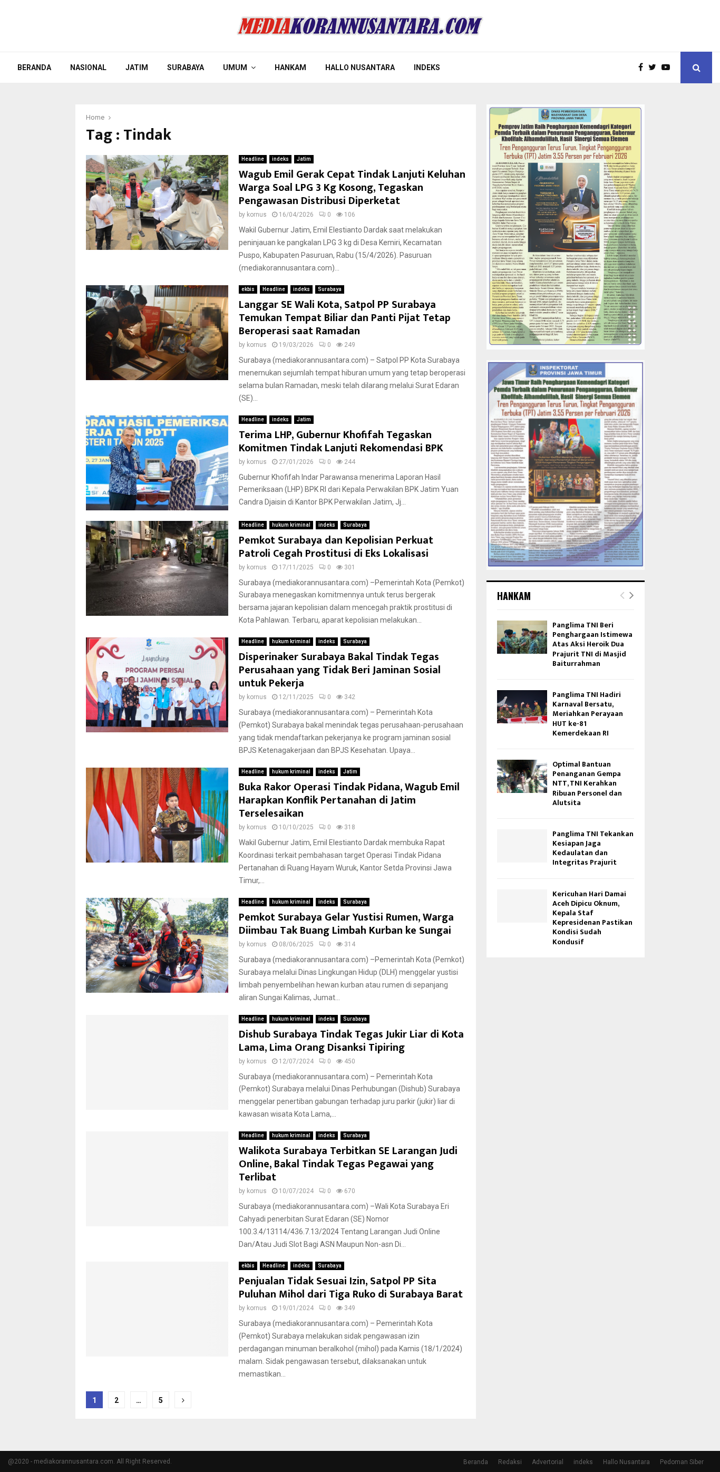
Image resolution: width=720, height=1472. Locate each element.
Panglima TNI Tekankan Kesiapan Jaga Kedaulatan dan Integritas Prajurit (593, 848)
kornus (257, 214)
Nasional (88, 67)
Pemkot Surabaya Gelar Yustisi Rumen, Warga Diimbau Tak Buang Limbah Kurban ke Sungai (346, 924)
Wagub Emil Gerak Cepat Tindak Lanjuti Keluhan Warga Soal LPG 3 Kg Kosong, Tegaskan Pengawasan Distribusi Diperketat (352, 188)
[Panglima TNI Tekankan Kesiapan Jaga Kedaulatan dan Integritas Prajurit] (522, 846)
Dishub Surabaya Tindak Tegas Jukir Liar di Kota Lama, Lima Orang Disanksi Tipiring (351, 1041)
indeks (280, 159)
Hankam (290, 67)
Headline (252, 159)
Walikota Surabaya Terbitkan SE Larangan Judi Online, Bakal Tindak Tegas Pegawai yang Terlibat (348, 1164)
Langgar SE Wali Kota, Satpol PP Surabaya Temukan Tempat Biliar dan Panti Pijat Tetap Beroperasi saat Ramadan (345, 318)
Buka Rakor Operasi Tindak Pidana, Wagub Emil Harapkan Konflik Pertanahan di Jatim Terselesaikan (349, 800)
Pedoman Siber (682, 1462)
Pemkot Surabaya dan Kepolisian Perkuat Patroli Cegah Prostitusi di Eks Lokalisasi (336, 547)
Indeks (427, 67)
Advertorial (547, 1462)
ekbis (248, 289)
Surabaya (185, 67)
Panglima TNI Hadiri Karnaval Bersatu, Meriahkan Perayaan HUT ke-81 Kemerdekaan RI (587, 714)
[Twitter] (654, 67)
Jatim (136, 67)
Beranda (34, 67)
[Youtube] (668, 67)
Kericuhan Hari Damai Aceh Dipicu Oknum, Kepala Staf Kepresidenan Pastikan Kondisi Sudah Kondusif (592, 918)
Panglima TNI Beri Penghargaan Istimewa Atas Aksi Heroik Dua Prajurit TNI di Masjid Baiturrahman (592, 644)
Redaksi (510, 1462)
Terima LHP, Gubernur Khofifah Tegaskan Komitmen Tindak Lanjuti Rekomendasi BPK (341, 441)
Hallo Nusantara (360, 67)
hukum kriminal (291, 525)
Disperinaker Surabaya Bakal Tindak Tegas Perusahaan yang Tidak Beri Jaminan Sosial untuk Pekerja (340, 670)
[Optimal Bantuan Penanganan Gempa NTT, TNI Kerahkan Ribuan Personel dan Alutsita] (522, 776)
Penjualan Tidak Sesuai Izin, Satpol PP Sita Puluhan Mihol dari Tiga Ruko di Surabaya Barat (351, 1287)
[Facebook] (643, 67)
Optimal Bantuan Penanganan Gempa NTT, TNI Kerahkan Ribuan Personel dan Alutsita (587, 783)
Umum (235, 67)
